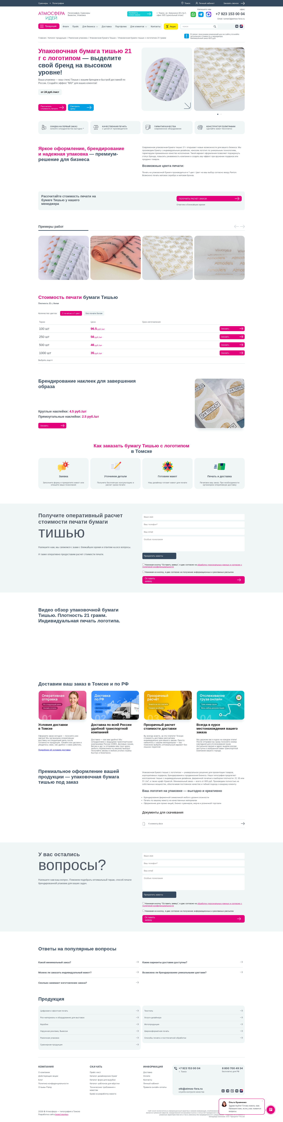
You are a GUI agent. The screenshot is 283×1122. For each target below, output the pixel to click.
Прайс (75, 26)
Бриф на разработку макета (103, 1094)
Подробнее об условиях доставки (54, 750)
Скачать (96, 1066)
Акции (173, 26)
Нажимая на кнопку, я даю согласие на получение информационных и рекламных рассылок (189, 572)
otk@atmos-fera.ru (191, 1088)
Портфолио (121, 26)
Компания (46, 1066)
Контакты (156, 26)
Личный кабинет (207, 3)
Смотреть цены (75, 107)
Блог (40, 1080)
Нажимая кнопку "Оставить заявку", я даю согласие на (192, 566)
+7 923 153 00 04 (230, 14)
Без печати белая (94, 313)
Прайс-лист (95, 1072)
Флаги (66, 26)
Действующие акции (48, 1076)
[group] (63, 258)
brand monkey (61, 1114)
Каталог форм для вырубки (103, 1080)
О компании (44, 1072)
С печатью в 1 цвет (71, 313)
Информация (153, 1066)
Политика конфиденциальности (53, 1083)
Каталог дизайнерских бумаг (103, 1076)
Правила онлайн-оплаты (155, 1087)
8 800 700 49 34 (232, 1068)
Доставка (107, 26)
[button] (217, 114)
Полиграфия (58, 3)
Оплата (146, 1076)
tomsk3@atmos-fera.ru (234, 19)
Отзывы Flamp (45, 1087)
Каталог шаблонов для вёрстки (105, 1083)
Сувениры (43, 3)
